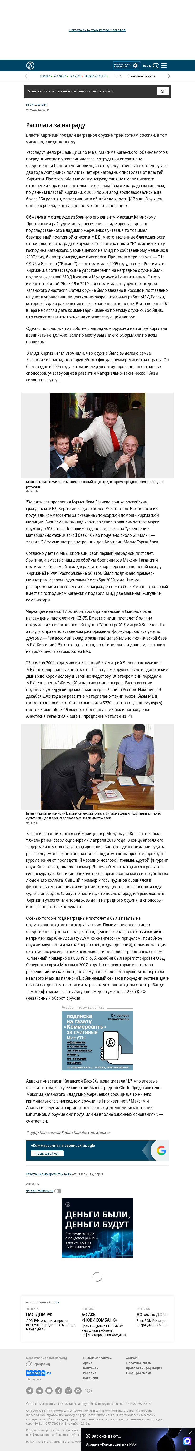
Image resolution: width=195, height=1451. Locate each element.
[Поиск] (155, 65)
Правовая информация (144, 1368)
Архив (87, 1363)
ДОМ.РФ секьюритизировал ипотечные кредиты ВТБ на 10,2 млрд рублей (50, 1324)
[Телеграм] (29, 1390)
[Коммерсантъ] (30, 65)
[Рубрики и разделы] (164, 65)
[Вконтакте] (39, 1390)
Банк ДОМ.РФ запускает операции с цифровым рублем (159, 1322)
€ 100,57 (60, 76)
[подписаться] (59, 1191)
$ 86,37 (45, 76)
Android (131, 1358)
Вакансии (90, 1378)
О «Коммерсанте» (97, 1358)
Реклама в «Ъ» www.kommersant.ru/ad (97, 30)
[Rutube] (68, 1390)
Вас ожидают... (106, 1436)
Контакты (91, 1368)
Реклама (90, 1373)
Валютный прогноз (142, 76)
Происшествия (36, 104)
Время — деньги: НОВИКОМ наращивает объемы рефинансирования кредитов (104, 1330)
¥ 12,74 (75, 76)
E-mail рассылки (138, 1373)
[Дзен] (49, 1390)
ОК (163, 91)
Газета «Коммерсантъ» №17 (48, 1174)
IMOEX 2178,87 (95, 76)
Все (57, 1302)
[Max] (78, 1390)
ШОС (118, 76)
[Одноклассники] (58, 1390)
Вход (147, 65)
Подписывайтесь (47, 1153)
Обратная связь (138, 1363)
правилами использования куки (93, 91)
